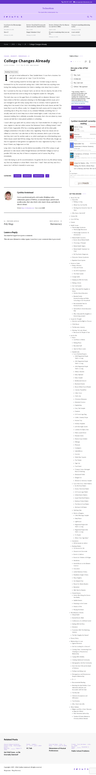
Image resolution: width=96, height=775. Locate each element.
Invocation (77, 569)
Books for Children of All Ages (82, 557)
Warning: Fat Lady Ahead (79, 330)
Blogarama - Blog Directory (12, 770)
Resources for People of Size (82, 332)
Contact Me (74, 216)
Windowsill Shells (80, 474)
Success (77, 454)
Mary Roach (77, 148)
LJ (28, 56)
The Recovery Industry (78, 327)
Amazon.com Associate (80, 551)
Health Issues (74, 225)
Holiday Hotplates (80, 423)
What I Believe (75, 707)
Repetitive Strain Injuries (78, 260)
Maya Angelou (78, 578)
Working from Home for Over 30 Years (83, 209)
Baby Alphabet (79, 374)
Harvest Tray (78, 420)
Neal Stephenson (78, 136)
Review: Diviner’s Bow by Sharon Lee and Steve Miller (59, 25)
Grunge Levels (76, 277)
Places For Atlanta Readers (81, 584)
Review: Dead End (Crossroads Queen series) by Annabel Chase (35, 25)
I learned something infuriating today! (80, 25)
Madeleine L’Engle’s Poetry (81, 575)
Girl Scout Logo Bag (81, 414)
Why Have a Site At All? (78, 213)
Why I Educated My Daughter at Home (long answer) (82, 315)
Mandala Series (79, 436)
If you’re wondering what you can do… (59, 33)
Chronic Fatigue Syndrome (11, 744)
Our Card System (77, 286)
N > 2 (73, 679)
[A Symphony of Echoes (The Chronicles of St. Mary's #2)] (72, 158)
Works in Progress (79, 513)
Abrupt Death (76, 615)
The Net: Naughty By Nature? (80, 635)
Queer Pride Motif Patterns (82, 498)
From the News (53, 744)
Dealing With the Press (78, 624)
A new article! (75, 32)
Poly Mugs (11, 222)
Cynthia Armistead (9, 65)
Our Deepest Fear (78, 581)
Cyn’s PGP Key (75, 219)
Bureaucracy (56, 222)
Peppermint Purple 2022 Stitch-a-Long (81, 531)
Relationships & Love (77, 641)
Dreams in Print (78, 606)
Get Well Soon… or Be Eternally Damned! (12, 753)
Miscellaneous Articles (77, 612)
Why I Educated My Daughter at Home (81, 290)
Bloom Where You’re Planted (83, 387)
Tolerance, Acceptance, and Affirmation (79, 697)
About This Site (75, 197)
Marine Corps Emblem (81, 439)
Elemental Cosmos (80, 402)
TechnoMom (48, 8)
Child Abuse (75, 324)
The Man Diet (75, 693)
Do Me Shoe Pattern (80, 486)
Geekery (34, 744)
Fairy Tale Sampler (80, 408)
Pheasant (77, 445)
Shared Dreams (76, 593)
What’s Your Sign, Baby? (81, 538)
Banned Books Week (78, 618)
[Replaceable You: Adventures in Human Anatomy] (72, 147)
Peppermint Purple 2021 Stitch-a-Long (81, 525)
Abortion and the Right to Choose (81, 321)
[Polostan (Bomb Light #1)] (72, 138)
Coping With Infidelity (78, 657)
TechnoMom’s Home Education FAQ (82, 310)
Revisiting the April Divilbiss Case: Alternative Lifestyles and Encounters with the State (81, 688)
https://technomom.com (28, 208)
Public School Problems (80, 751)
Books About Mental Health (81, 240)
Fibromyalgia (22, 56)
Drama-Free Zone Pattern (82, 489)
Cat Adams (77, 129)
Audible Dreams (78, 600)
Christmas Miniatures (81, 399)
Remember (76, 587)
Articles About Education (81, 293)
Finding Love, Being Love (79, 671)
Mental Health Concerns (79, 238)
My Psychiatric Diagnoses (81, 254)
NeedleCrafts (76, 352)
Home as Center (75, 263)
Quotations (75, 541)
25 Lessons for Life (79, 548)
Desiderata (77, 560)
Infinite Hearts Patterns (81, 495)
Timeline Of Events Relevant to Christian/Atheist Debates (82, 717)
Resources (6, 748)
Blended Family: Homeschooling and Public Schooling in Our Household (82, 298)
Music (74, 337)
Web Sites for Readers (80, 590)
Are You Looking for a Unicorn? (81, 646)
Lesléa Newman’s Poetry (80, 572)
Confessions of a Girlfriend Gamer (81, 621)
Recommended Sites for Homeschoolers (80, 304)
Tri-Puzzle (78, 535)
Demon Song (78, 127)
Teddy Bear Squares (80, 457)
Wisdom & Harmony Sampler (83, 480)
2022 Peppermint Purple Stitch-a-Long (81, 367)
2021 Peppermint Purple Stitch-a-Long (81, 362)
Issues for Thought (76, 319)
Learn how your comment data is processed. (45, 239)
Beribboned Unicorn (80, 381)
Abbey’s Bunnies (79, 371)
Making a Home (76, 283)
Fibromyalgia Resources (80, 229)
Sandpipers (78, 448)
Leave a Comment (34, 65)
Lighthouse (78, 521)
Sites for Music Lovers (80, 349)
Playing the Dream (79, 609)
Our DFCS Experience (80, 270)
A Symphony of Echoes (81, 154)
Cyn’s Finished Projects (80, 354)
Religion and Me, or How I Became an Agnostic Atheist (81, 710)
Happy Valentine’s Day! (33, 32)
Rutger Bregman (74, 173)
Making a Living (78, 202)
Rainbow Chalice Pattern (81, 501)
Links (60, 744)
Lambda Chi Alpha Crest (82, 429)
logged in (16, 235)
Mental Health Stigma (79, 246)
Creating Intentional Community (81, 660)
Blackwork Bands (80, 384)
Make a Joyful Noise (80, 433)
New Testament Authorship (81, 713)
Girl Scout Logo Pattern (81, 492)
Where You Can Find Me (80, 205)
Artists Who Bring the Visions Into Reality (82, 596)
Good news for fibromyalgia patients (12, 25)
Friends (73, 222)
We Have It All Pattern (81, 507)
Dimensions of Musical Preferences (57, 749)
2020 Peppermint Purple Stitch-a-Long (81, 357)
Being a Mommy (76, 265)
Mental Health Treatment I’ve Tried (81, 250)
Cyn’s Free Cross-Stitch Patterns (83, 483)
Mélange (77, 442)
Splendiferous (78, 451)
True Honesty (76, 701)
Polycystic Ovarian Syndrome (80, 257)
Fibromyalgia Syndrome (78, 227)
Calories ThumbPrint (80, 390)
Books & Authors (79, 554)
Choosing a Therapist (80, 243)
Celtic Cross (78, 393)
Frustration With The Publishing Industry (81, 631)
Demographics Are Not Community (82, 663)
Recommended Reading (78, 682)
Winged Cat (78, 477)
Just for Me (74, 335)
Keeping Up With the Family (80, 280)
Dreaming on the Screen (80, 603)
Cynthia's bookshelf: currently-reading (83, 122)
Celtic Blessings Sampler (82, 515)
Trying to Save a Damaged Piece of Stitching (82, 470)
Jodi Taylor (77, 156)
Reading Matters (76, 546)
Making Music (77, 343)
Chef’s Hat (78, 396)
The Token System (79, 274)
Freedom (77, 411)
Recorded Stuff (78, 346)
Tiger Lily (77, 463)
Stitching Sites (78, 510)
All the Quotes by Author (81, 543)
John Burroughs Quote (81, 426)
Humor (6, 747)
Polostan (76, 134)
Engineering (78, 405)
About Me (75, 200)
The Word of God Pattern (82, 504)
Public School (74, 746)
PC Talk (29, 748)
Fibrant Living (8, 745)
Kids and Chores (78, 267)
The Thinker (78, 460)
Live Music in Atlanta (79, 339)
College (6, 56)
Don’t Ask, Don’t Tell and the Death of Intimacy (81, 667)
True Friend (78, 466)
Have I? (6, 32)
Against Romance (77, 643)
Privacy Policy (75, 638)
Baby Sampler (79, 378)
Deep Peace (78, 518)
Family (28, 744)
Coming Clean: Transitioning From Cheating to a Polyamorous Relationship (81, 652)
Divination (75, 627)
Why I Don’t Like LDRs (78, 704)
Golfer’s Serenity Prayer (81, 417)
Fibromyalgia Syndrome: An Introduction (81, 234)
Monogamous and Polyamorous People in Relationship (81, 675)
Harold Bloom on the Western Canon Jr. (82, 564)
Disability (14, 56)
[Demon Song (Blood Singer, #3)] (72, 131)
